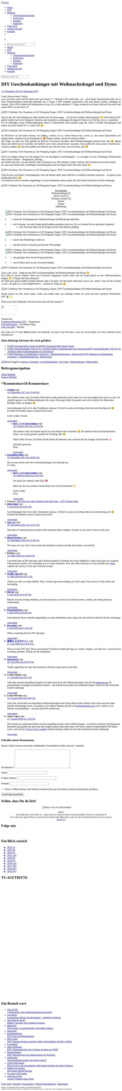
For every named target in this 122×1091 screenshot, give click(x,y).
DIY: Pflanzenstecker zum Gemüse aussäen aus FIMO (32, 1049)
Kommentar (7, 767)
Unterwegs (18, 18)
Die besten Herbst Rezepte (19, 1071)
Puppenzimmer (14, 1052)
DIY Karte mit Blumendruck (20, 1036)
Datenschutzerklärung (45, 1084)
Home (10, 7)
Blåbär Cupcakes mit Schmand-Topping (26, 1023)
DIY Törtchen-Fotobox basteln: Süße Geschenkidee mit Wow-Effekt (39, 1041)
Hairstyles (17, 23)
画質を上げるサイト (18, 641)
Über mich (12, 26)
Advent (24, 362)
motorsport (12, 659)
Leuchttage (12, 1044)
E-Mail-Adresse (8, 778)
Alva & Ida (12, 1009)
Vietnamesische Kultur (23, 15)
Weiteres (11, 13)
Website (5, 783)
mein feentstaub (14, 1047)
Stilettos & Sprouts (16, 1068)
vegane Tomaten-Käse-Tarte (20, 1079)
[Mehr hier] (61, 819)
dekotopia (11, 1025)
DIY (9, 10)
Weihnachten (92, 362)
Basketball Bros (15, 610)
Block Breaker (14, 537)
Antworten (12, 421)
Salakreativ (12, 1057)
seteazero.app (102, 682)
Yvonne (11, 389)
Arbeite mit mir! (14, 29)
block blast (12, 504)
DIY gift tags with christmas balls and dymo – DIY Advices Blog (47, 501)
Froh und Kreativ (9, 324)
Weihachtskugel (77, 362)
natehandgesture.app (85, 706)
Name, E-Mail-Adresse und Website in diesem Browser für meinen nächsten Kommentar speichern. (51, 789)
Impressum (63, 1084)
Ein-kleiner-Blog (15, 455)
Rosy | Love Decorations (25, 423)
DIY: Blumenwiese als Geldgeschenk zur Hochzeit (31, 1055)
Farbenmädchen (14, 1033)
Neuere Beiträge (9, 377)
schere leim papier (15, 1063)
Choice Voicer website (35, 729)
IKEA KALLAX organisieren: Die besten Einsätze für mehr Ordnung (40, 1065)
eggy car (11, 522)
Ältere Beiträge (8, 374)
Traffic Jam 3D (14, 574)
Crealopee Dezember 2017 (13, 321)
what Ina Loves (14, 1076)
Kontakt (11, 31)
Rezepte (17, 21)
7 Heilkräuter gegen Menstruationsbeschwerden (29, 1012)
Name (4, 772)
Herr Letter (12, 1039)
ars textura (12, 1015)
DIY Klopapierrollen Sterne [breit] (58, 346)
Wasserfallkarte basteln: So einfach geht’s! (27, 1060)
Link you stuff (8, 327)
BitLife (10, 592)
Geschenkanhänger (49, 362)
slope (112, 563)
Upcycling (64, 362)
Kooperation (28, 1084)
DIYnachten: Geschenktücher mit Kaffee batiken (30, 1028)
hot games (12, 625)
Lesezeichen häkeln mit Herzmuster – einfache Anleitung (34, 1017)
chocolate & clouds (16, 1020)
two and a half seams (17, 1073)
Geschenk (34, 362)
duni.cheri (12, 1031)
